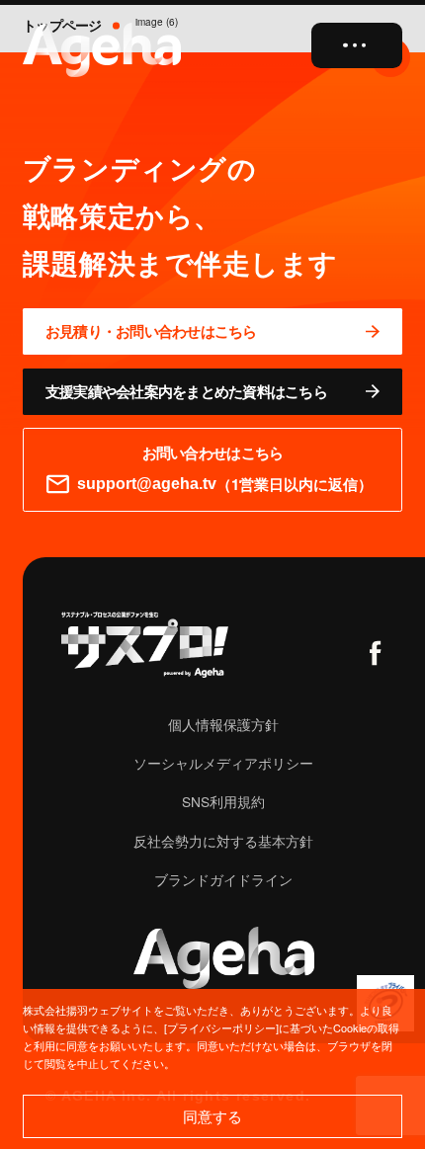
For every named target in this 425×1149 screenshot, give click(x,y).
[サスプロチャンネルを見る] (144, 645)
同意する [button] (212, 1116)
